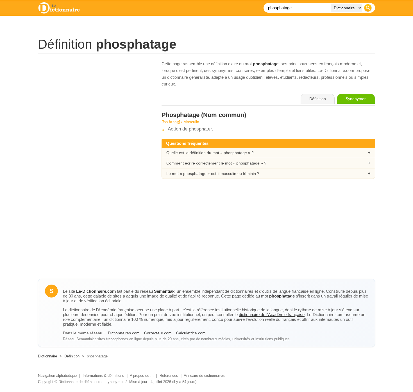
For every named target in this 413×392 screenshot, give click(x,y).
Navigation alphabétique (57, 375)
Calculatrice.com (191, 333)
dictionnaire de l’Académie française (272, 314)
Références (169, 375)
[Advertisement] (94, 99)
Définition (72, 356)
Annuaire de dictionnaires (204, 375)
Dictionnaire (47, 356)
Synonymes (356, 98)
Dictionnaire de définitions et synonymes (91, 382)
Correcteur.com (158, 333)
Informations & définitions (103, 375)
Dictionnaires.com (124, 333)
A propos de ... (142, 375)
